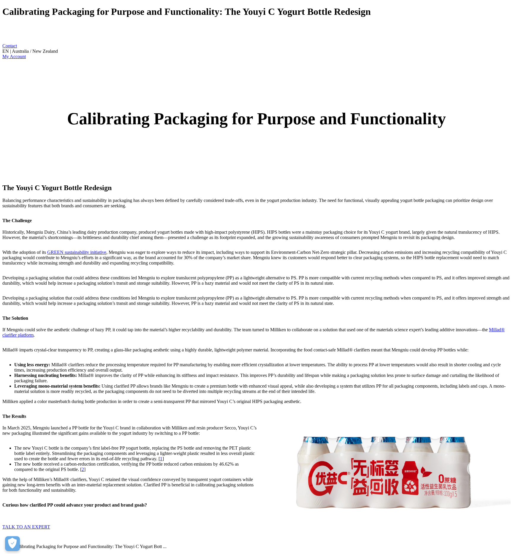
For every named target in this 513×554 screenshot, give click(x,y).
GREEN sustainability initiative (76, 252)
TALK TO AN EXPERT (26, 526)
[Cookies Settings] (12, 543)
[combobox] (256, 51)
